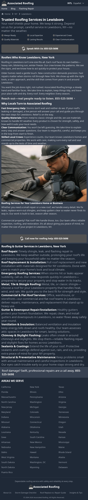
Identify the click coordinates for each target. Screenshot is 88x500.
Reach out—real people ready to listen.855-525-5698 (37, 98)
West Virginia (7, 457)
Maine (62, 447)
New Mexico (36, 442)
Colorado (34, 412)
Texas (61, 387)
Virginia (62, 402)
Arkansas (5, 442)
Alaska (62, 457)
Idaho (4, 452)
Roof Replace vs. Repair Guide (53, 492)
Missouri (5, 422)
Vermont (63, 462)
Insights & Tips (76, 492)
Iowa (3, 437)
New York (34, 387)
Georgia (62, 407)
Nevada (62, 432)
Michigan (34, 407)
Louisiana (6, 432)
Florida (4, 392)
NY (16, 14)
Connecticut (36, 422)
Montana (34, 457)
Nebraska (6, 447)
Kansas (62, 437)
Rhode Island (65, 452)
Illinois (33, 392)
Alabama (5, 427)
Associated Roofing (41, 497)
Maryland (5, 412)
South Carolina (37, 437)
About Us (7, 492)
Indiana (5, 417)
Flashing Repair (26, 8)
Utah (61, 427)
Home (4, 8)
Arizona (62, 397)
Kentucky (34, 432)
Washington (36, 402)
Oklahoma (35, 427)
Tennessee (64, 412)
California (6, 387)
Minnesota (64, 417)
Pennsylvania (36, 397)
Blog (13, 8)
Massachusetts (8, 397)
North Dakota (8, 467)
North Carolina (8, 402)
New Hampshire (37, 447)
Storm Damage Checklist (25, 492)
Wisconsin (35, 417)
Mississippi (64, 442)
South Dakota (8, 462)
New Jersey (6, 407)
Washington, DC (38, 462)
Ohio (61, 392)
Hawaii (33, 452)
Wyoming (34, 467)
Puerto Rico (7, 472)
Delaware (63, 467)
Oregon (62, 422)
